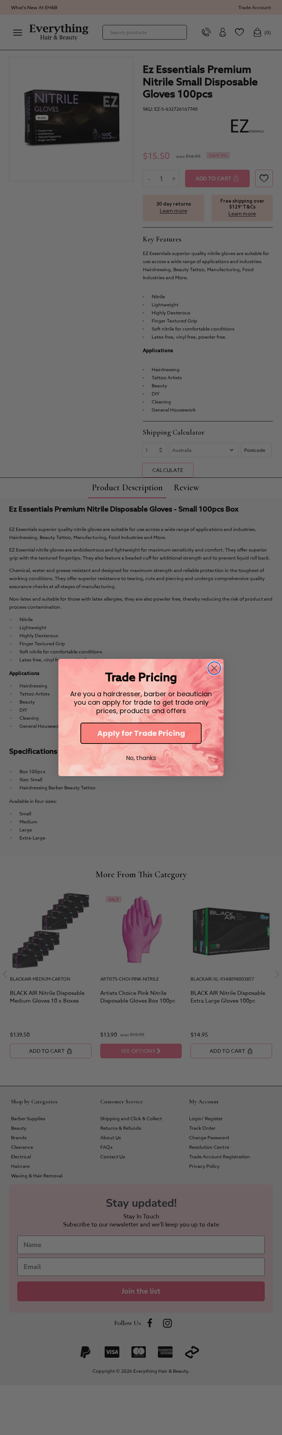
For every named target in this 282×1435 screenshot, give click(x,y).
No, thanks (141, 758)
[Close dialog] (214, 668)
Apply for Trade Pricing (141, 733)
